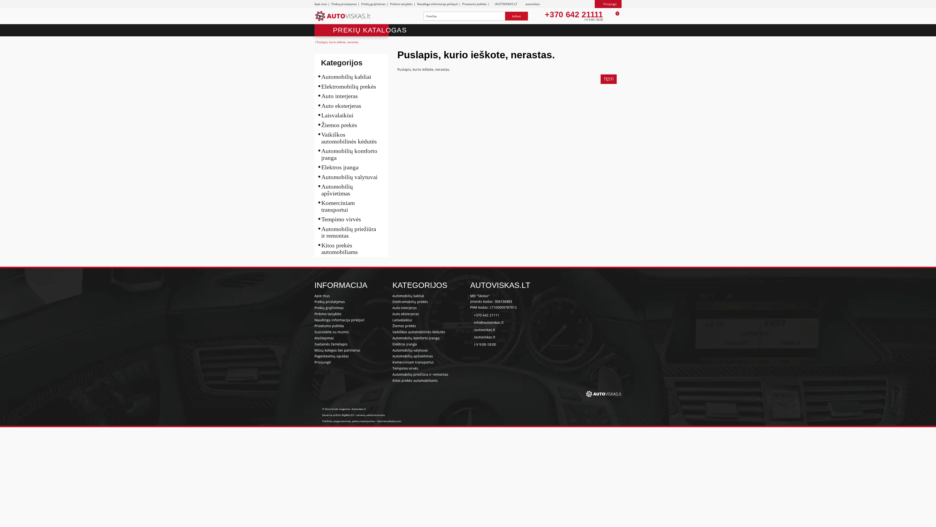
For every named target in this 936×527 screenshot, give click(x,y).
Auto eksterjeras (341, 105)
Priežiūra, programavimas (336, 421)
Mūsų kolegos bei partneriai (337, 350)
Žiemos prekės (339, 125)
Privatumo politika (474, 4)
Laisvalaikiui (337, 115)
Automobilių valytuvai (349, 177)
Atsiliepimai (324, 338)
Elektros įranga (340, 167)
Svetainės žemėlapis (331, 344)
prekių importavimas (363, 421)
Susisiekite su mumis (331, 332)
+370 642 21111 (574, 14)
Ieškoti (516, 16)
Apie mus (320, 4)
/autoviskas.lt (484, 329)
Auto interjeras (339, 96)
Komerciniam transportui (338, 206)
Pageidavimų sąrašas (331, 356)
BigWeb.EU (348, 415)
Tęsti (609, 79)
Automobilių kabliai (346, 76)
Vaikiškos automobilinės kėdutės (349, 138)
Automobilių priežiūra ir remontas (348, 232)
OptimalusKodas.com (389, 421)
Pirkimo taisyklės (401, 4)
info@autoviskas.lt (489, 322)
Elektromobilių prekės (348, 86)
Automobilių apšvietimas (337, 190)
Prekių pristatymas (344, 4)
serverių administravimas (370, 415)
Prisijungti (322, 362)
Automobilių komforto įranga (349, 154)
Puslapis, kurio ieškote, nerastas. (338, 42)
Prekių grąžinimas (373, 4)
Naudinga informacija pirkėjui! (437, 4)
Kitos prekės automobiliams (339, 248)
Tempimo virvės (341, 219)
